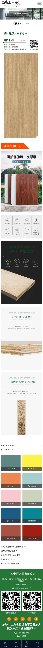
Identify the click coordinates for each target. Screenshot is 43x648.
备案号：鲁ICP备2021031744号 (22, 588)
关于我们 (11, 579)
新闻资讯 (38, 579)
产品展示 (18, 579)
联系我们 (21, 581)
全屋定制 (31, 579)
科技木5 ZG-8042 (22, 23)
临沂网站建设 (21, 636)
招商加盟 (24, 579)
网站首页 (4, 579)
